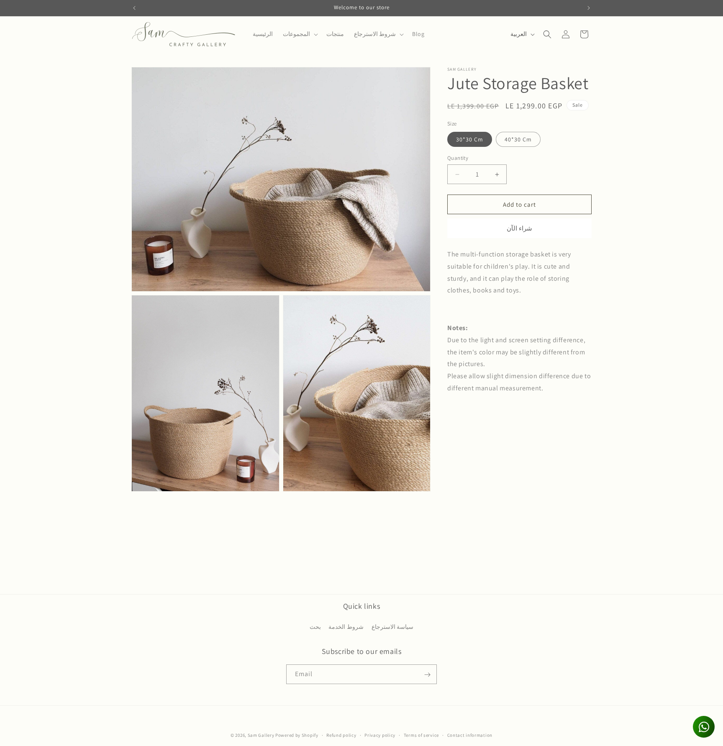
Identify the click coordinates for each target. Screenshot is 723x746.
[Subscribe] (427, 674)
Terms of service (421, 735)
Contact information (469, 735)
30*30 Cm (469, 139)
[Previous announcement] (134, 8)
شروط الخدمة (346, 626)
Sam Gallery (261, 735)
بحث (315, 626)
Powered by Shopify (296, 735)
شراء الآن (519, 228)
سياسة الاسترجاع (393, 626)
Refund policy (341, 735)
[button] (299, 34)
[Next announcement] (588, 8)
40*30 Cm (518, 139)
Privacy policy (379, 735)
